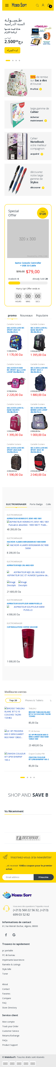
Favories (6, 993)
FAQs (4, 1040)
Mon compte (8, 1021)
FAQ (4, 1002)
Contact (6, 989)
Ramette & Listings (11, 964)
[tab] (12, 315)
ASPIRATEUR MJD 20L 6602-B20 (20, 565)
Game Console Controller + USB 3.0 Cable (28, 264)
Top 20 (13, 700)
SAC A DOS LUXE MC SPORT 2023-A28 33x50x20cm (15, 450)
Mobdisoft (10, 1057)
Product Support (10, 1045)
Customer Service (10, 1031)
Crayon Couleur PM (37, 753)
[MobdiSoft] (19, 5)
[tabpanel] (28, 36)
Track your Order (10, 1026)
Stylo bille (6, 969)
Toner (5, 973)
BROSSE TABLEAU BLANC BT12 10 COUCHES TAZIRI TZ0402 (40, 714)
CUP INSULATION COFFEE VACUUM (22, 627)
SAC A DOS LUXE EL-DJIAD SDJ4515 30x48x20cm (15, 410)
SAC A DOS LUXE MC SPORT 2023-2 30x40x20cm (39, 370)
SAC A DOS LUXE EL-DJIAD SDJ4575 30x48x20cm (39, 330)
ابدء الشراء (12, 50)
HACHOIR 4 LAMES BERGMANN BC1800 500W (26, 542)
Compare (6, 998)
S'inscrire (43, 877)
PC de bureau (34, 731)
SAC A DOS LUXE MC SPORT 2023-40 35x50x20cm (39, 450)
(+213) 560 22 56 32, (26, 910)
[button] (37, 5)
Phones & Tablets (34, 700)
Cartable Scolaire (14, 324)
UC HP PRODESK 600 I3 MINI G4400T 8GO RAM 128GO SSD (39, 736)
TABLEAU (32, 708)
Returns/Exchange (10, 1035)
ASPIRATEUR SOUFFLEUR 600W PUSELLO (24, 603)
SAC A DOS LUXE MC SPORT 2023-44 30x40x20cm (15, 330)
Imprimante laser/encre (13, 959)
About (5, 984)
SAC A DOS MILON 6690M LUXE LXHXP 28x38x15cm (38, 410)
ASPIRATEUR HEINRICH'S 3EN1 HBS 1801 (24, 518)
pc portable (7, 950)
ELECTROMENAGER (14, 515)
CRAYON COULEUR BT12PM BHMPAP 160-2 (39, 758)
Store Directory (9, 1007)
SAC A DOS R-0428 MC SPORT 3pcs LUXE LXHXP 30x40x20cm (16, 370)
